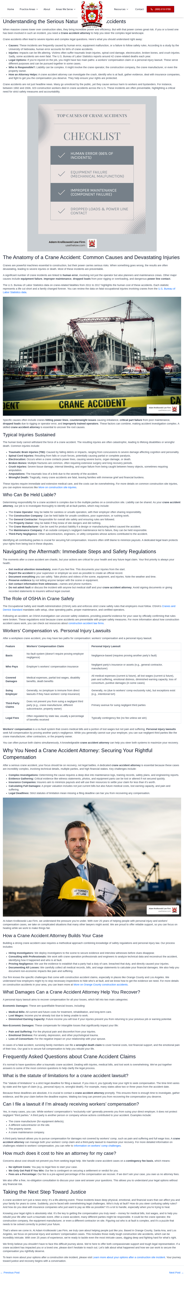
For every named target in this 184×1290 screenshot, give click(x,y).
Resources (119, 9)
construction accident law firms (86, 623)
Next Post (176, 1272)
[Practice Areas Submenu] (38, 9)
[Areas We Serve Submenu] (75, 9)
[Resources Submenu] (128, 9)
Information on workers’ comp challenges (97, 1145)
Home (10, 9)
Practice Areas (27, 9)
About (47, 9)
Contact (139, 9)
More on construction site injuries (57, 487)
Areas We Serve (64, 9)
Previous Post (10, 1272)
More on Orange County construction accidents (101, 984)
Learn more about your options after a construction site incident (129, 1257)
